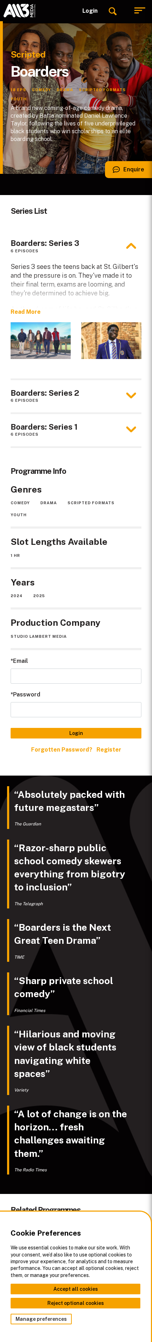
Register (109, 749)
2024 (17, 596)
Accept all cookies (75, 1289)
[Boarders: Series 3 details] (131, 246)
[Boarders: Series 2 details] (131, 395)
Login (90, 10)
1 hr (15, 555)
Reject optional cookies (75, 1303)
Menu (139, 10)
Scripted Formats (91, 503)
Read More (26, 311)
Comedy (20, 503)
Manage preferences (41, 1319)
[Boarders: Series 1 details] (131, 429)
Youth (19, 515)
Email (20, 661)
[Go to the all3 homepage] (19, 10)
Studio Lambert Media (39, 636)
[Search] (112, 11)
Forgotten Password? (61, 749)
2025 (39, 596)
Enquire (124, 172)
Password (26, 694)
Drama (48, 503)
